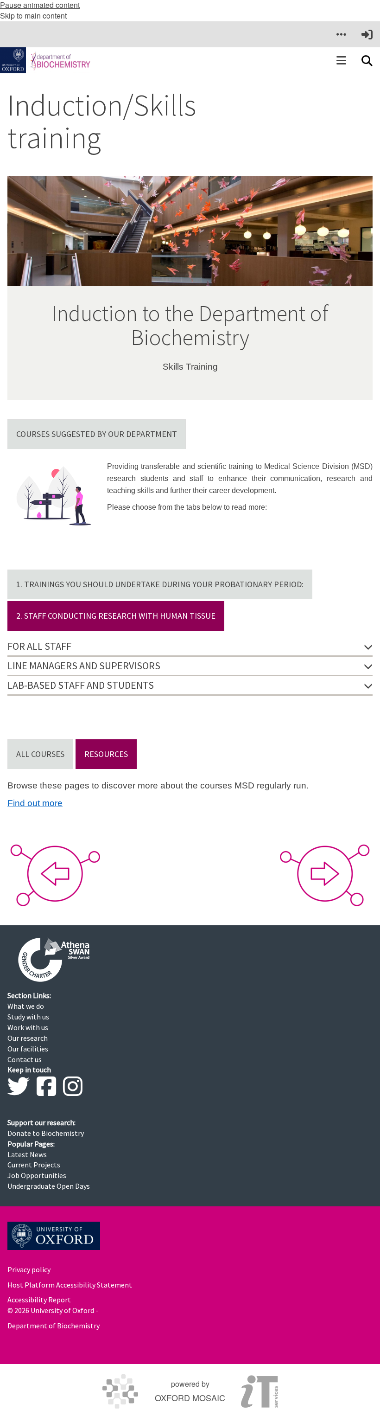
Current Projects (33, 1164)
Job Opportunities (36, 1175)
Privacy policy (29, 1269)
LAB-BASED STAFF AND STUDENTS (80, 685)
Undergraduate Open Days (48, 1186)
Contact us (24, 1059)
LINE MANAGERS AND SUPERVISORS (83, 665)
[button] (341, 34)
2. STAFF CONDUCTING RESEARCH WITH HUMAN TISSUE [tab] (115, 615)
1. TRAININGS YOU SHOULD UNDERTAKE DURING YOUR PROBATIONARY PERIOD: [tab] (160, 584)
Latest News (27, 1154)
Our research (27, 1038)
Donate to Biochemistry (45, 1133)
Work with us (27, 1027)
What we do (25, 1006)
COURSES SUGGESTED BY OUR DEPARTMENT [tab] (96, 434)
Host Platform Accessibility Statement (69, 1284)
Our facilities (27, 1048)
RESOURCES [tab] (106, 754)
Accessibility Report (39, 1299)
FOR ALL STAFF (39, 646)
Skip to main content (33, 15)
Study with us (28, 1016)
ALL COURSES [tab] (40, 754)
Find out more (35, 803)
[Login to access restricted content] (367, 34)
